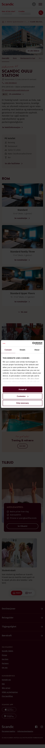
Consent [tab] (8, 350)
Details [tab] (22, 350)
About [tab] (36, 350)
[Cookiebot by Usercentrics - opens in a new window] (32, 343)
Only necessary (22, 403)
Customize (21, 396)
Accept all (23, 389)
